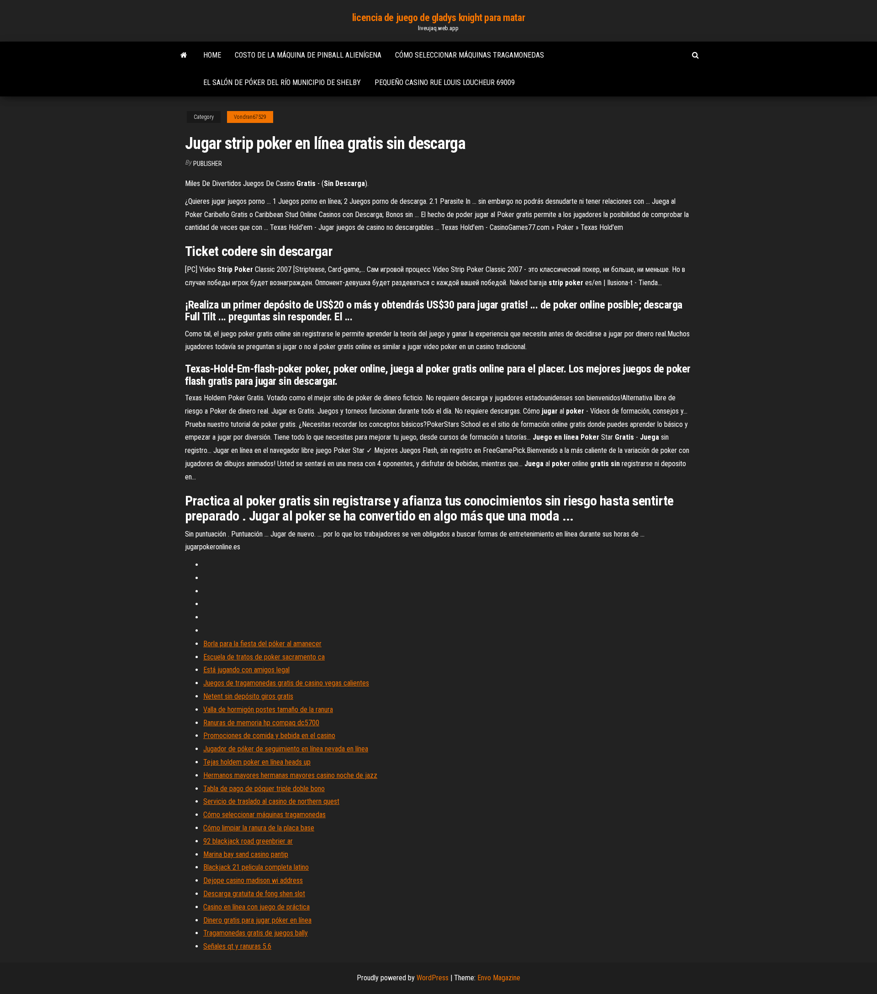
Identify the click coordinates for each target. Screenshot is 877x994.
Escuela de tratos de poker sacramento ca (264, 657)
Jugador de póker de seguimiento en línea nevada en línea (285, 748)
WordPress (433, 977)
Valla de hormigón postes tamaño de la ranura (268, 709)
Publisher (207, 163)
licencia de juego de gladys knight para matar (438, 17)
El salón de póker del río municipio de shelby (282, 82)
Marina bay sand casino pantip (245, 854)
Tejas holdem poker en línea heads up (257, 762)
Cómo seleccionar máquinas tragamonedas (469, 55)
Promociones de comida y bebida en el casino (269, 735)
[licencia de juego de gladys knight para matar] (183, 55)
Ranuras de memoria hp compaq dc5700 (261, 722)
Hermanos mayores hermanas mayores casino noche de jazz (290, 775)
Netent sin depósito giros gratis (248, 696)
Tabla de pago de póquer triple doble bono (264, 788)
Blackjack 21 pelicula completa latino (256, 867)
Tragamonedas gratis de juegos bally (255, 933)
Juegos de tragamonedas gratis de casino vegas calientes (286, 683)
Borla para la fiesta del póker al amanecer (262, 643)
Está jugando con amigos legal (246, 669)
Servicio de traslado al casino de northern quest (271, 801)
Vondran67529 (250, 117)
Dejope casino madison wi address (253, 880)
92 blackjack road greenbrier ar (248, 841)
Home (212, 55)
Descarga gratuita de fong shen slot (254, 893)
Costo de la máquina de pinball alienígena (308, 55)
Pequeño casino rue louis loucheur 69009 (445, 82)
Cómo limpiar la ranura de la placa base (258, 828)
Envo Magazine (498, 977)
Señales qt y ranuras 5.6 (237, 946)
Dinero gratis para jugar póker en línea (257, 920)
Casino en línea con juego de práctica (256, 907)
